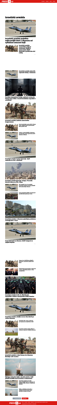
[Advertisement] (20, 61)
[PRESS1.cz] (7, 1)
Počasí (54, 1)
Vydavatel (32, 402)
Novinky (47, 1)
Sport (51, 1)
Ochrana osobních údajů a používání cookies (41, 402)
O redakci (25, 402)
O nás (23, 402)
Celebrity (43, 1)
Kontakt (29, 402)
